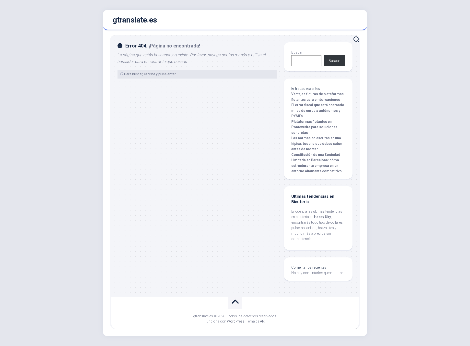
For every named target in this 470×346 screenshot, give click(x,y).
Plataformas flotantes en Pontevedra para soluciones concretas (314, 127)
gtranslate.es (135, 19)
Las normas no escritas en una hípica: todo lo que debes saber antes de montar (316, 143)
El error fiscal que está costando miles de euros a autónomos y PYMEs (317, 110)
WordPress (236, 321)
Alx (262, 321)
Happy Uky (322, 217)
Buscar (297, 52)
